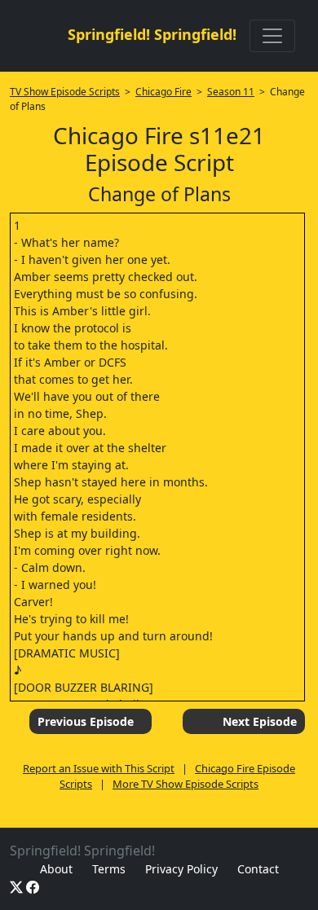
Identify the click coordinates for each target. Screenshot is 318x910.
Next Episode (260, 721)
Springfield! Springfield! (152, 34)
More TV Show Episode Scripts (185, 783)
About (56, 869)
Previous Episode (86, 721)
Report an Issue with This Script (98, 768)
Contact (258, 869)
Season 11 (230, 92)
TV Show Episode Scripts (65, 92)
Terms (109, 869)
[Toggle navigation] (272, 36)
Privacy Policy (181, 869)
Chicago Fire (163, 92)
